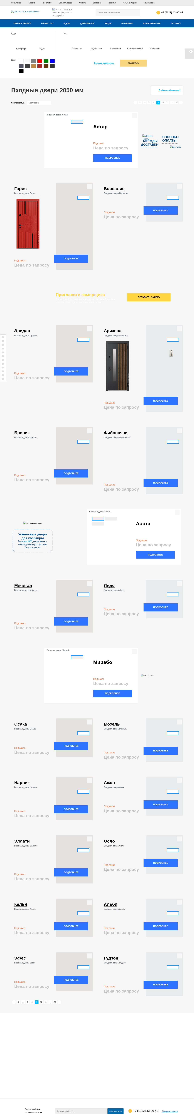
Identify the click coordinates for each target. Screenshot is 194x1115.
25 (176, 102)
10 (163, 102)
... (144, 102)
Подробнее (112, 158)
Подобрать (133, 63)
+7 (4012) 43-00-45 (172, 12)
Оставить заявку (149, 297)
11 (167, 102)
